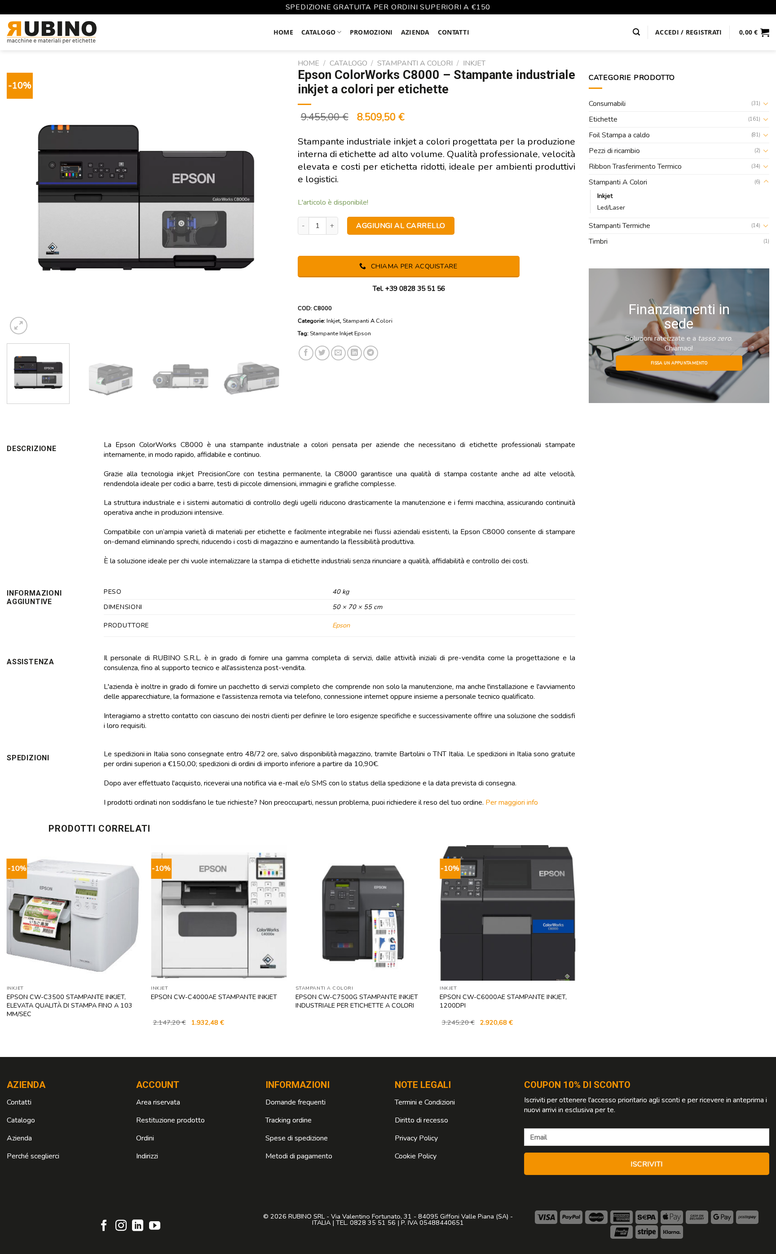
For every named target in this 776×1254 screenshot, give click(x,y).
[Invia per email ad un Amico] (338, 353)
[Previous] (24, 198)
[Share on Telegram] (370, 353)
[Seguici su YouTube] (154, 1226)
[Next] (267, 198)
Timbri (598, 241)
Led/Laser (611, 207)
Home (283, 32)
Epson (341, 625)
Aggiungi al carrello (400, 226)
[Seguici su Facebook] (104, 1226)
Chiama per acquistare (413, 266)
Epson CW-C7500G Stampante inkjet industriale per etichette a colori (356, 1001)
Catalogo (318, 32)
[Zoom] (18, 325)
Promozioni (371, 32)
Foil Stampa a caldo (619, 135)
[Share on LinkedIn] (354, 353)
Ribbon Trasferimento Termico (635, 166)
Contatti (453, 32)
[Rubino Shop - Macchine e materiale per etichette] (52, 32)
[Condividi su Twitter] (322, 353)
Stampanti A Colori (415, 63)
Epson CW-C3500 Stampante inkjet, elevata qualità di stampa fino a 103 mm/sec (69, 1005)
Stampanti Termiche (619, 226)
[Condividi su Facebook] (306, 353)
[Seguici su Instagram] (121, 1226)
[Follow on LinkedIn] (137, 1226)
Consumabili (607, 104)
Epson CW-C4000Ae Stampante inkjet (214, 997)
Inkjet (474, 63)
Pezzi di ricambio (614, 151)
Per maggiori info (511, 802)
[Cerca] (636, 32)
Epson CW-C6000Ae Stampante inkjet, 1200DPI (503, 1001)
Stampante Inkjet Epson (340, 333)
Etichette (603, 119)
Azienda (415, 32)
